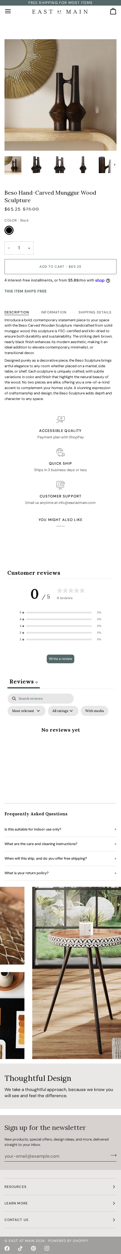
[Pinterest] (33, 1248)
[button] (60, 612)
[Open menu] (13, 11)
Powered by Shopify (68, 1241)
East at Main (21, 1241)
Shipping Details (95, 312)
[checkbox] (94, 711)
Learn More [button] (16, 1203)
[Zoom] (15, 140)
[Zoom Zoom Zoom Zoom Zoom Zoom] (60, 95)
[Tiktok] (20, 1248)
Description (17, 312)
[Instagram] (47, 1248)
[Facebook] (7, 1248)
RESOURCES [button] (15, 1187)
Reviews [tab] (24, 681)
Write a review (60, 659)
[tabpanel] (60, 742)
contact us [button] (16, 1220)
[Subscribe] (111, 1155)
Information (53, 312)
